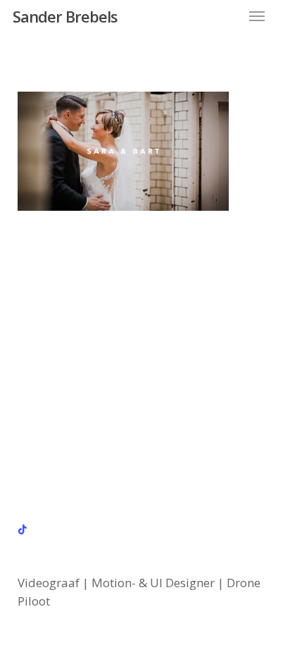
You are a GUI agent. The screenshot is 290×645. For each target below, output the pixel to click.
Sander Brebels (65, 16)
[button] (257, 16)
